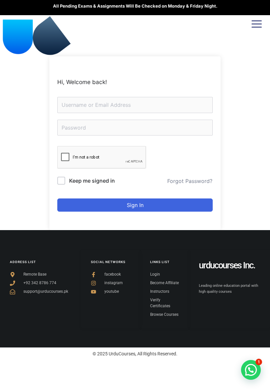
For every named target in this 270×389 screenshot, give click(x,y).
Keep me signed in (92, 180)
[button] (251, 370)
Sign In (135, 205)
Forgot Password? (189, 181)
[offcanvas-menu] (256, 24)
